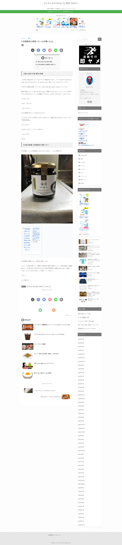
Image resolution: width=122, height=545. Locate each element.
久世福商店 (36, 286)
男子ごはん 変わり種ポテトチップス (88, 325)
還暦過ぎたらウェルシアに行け (87, 328)
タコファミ (89, 87)
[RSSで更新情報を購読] (54, 310)
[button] (61, 50)
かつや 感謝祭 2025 (83, 317)
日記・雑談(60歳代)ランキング (86, 145)
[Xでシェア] (32, 50)
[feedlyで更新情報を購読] (40, 310)
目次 (46, 58)
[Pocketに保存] (50, 50)
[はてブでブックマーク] (44, 50)
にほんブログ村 (82, 131)
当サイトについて (83, 113)
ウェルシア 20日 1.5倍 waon (86, 321)
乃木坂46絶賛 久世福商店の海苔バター (46, 65)
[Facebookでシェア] (38, 50)
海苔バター (43, 286)
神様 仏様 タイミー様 (84, 313)
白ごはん (49, 286)
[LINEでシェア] (55, 50)
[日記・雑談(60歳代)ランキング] (82, 142)
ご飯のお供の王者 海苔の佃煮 (44, 61)
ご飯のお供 (30, 286)
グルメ (24, 286)
